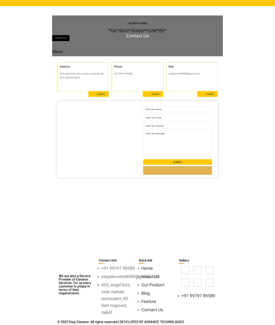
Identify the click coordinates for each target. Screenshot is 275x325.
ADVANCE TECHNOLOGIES (164, 322)
